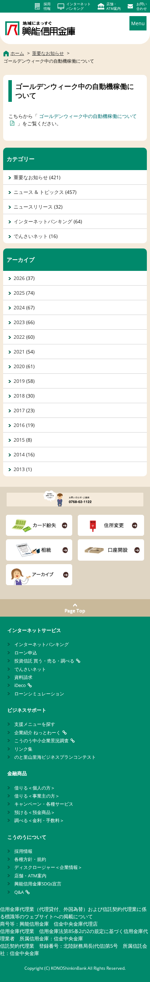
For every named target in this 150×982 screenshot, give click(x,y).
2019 (19, 381)
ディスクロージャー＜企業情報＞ (48, 867)
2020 (19, 366)
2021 (19, 351)
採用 (47, 6)
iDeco (20, 685)
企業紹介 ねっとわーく (37, 732)
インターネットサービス (34, 630)
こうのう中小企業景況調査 (41, 740)
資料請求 (23, 677)
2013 (19, 469)
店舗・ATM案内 (30, 875)
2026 (19, 278)
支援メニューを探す (34, 724)
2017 (19, 410)
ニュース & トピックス (39, 192)
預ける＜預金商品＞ (34, 812)
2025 (19, 292)
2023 (19, 322)
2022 (19, 337)
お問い (141, 6)
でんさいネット (31, 236)
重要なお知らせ (31, 177)
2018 (19, 395)
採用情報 (23, 851)
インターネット (78, 6)
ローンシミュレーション (39, 693)
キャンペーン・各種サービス (43, 804)
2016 (19, 425)
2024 (19, 307)
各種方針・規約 (30, 859)
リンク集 (23, 749)
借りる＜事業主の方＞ (37, 796)
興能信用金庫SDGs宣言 (37, 884)
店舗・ (113, 6)
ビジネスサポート (26, 710)
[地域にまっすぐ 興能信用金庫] (40, 27)
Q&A (19, 892)
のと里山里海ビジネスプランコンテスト (55, 757)
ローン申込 (25, 653)
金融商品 (17, 773)
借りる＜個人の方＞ (34, 788)
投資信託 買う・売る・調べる (44, 661)
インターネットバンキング (43, 221)
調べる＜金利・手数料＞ (39, 820)
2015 (19, 439)
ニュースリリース (33, 206)
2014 (19, 454)
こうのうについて (26, 837)
